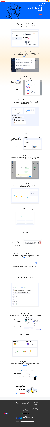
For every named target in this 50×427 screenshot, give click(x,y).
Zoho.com (47, 1)
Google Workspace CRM (35, 408)
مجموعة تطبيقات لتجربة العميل (35, 407)
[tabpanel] (25, 115)
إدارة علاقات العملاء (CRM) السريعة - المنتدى (25, 409)
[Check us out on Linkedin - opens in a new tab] (7, 413)
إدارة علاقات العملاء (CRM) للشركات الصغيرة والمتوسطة (34, 405)
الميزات (43, 5)
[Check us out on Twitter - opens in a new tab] (6, 413)
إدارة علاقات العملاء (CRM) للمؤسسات (26, 410)
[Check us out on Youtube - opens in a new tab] (4, 413)
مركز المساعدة (28, 404)
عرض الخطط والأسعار (17, 393)
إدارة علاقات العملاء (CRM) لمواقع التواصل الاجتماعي (34, 409)
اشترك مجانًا (41, 14)
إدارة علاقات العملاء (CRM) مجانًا (35, 404)
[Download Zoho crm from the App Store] (27, 413)
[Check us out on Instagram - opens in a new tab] (5, 413)
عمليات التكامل (19, 404)
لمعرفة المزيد (25, 27)
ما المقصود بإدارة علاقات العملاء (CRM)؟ (25, 403)
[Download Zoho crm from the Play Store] (23, 413)
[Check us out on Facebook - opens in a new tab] (3, 413)
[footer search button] (20, 421)
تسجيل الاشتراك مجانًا (22, 393)
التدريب (28, 408)
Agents (37, 406)
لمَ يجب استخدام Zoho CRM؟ (17, 403)
